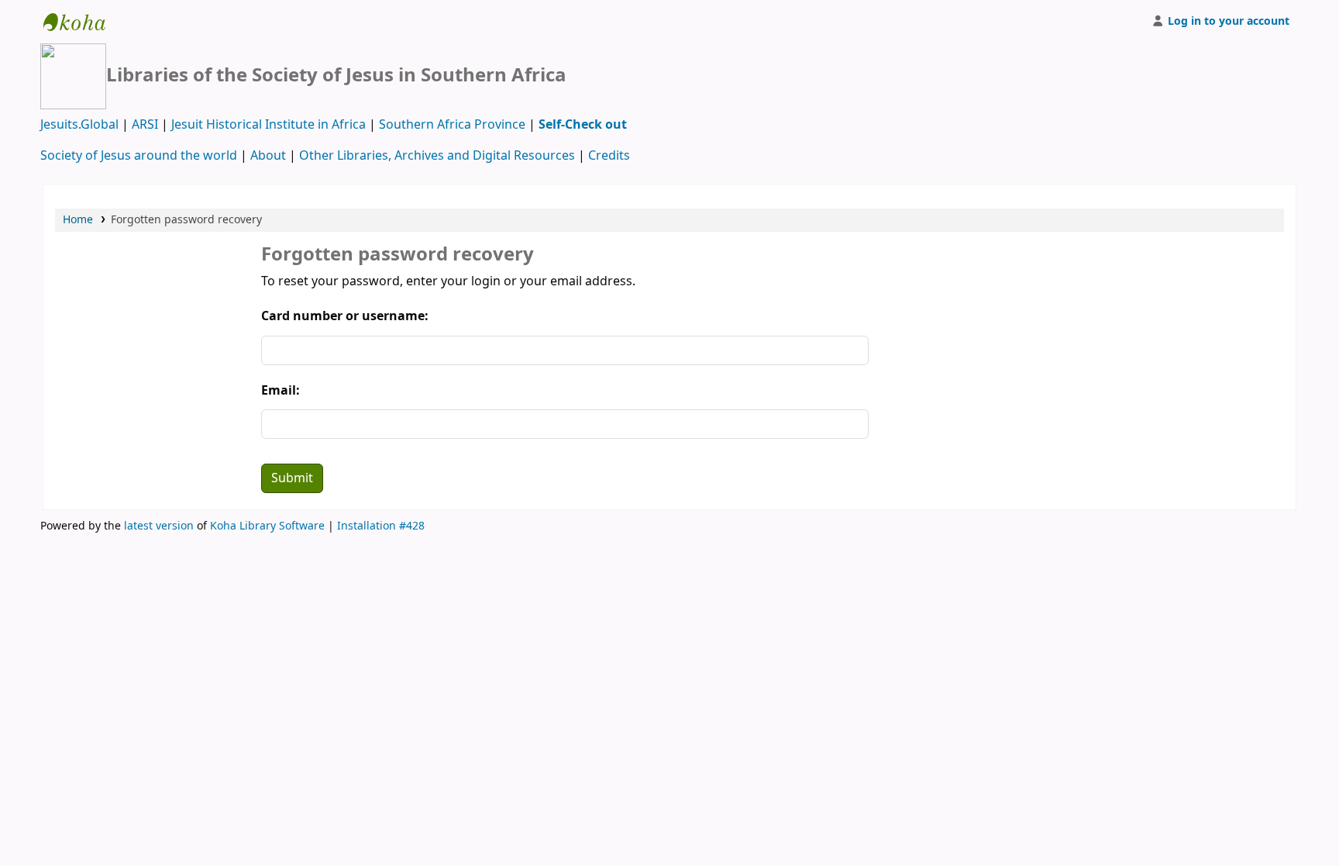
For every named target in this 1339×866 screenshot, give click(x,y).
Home (78, 220)
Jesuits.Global (79, 125)
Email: (280, 390)
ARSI (145, 125)
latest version (159, 526)
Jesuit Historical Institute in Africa (268, 125)
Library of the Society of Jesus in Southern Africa (82, 21)
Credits (609, 156)
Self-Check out (583, 125)
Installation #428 (381, 526)
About (268, 156)
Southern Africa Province (452, 125)
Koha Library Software (267, 526)
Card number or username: (345, 316)
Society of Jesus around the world (138, 156)
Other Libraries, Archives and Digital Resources (437, 156)
